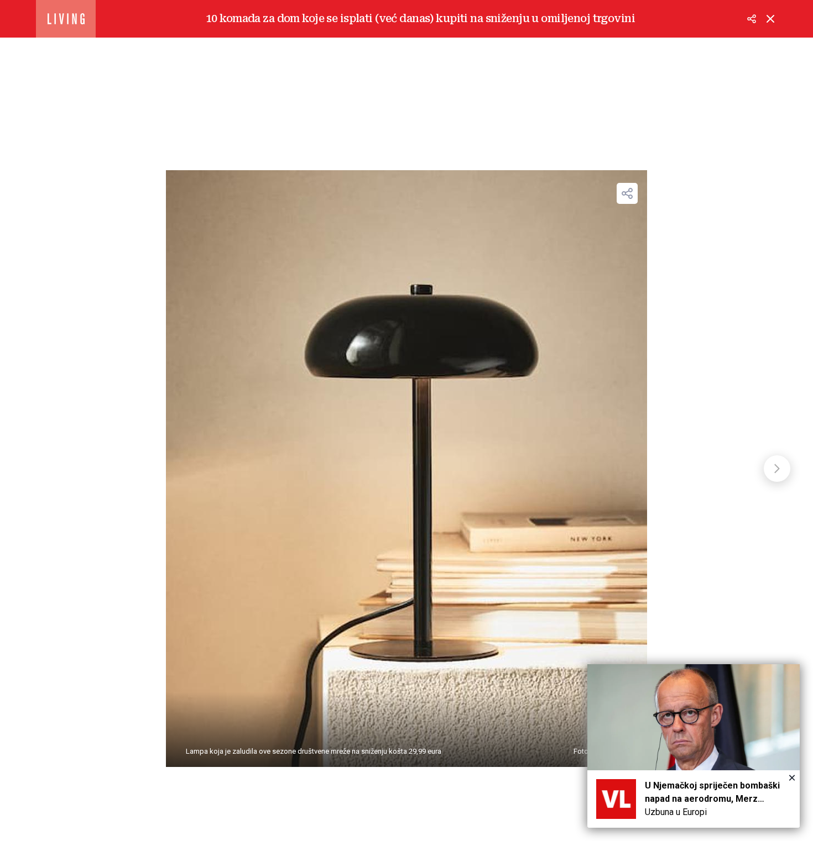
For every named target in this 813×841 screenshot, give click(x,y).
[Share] (627, 193)
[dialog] (693, 746)
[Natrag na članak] (770, 18)
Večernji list (66, 19)
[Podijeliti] (751, 18)
